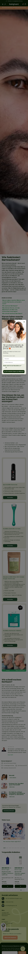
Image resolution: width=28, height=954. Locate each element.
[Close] (24, 322)
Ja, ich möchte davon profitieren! (14, 371)
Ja (6, 367)
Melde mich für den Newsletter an (12, 365)
